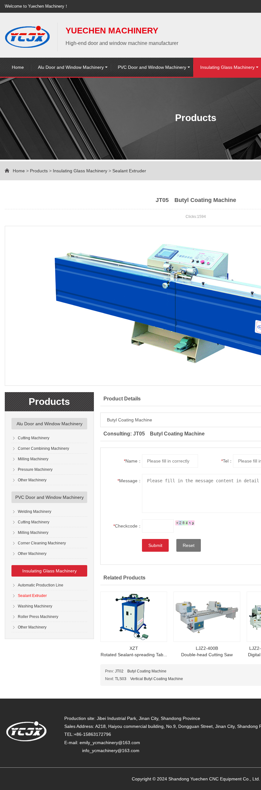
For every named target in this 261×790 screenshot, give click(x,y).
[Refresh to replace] (185, 522)
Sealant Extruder (129, 170)
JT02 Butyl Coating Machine (140, 671)
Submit (155, 545)
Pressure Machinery (35, 469)
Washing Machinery (35, 606)
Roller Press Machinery (38, 616)
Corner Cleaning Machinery (42, 543)
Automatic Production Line (40, 585)
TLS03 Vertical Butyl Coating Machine (149, 679)
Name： (133, 460)
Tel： (227, 460)
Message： (129, 480)
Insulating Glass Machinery (80, 170)
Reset (188, 545)
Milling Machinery (33, 459)
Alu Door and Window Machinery (71, 67)
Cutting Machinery (33, 438)
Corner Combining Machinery (43, 448)
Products (39, 170)
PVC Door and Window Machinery (152, 67)
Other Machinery (32, 480)
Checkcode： (127, 525)
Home (18, 67)
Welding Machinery (34, 511)
